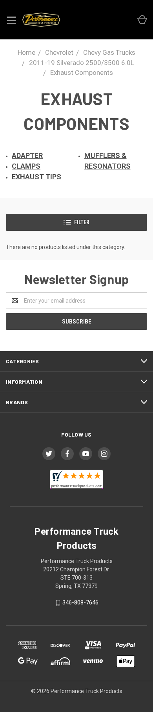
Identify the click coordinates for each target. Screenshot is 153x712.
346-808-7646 (80, 602)
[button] (76, 222)
